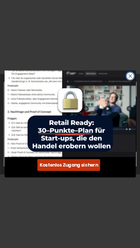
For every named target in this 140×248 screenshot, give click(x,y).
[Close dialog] (130, 76)
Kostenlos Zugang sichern (68, 165)
